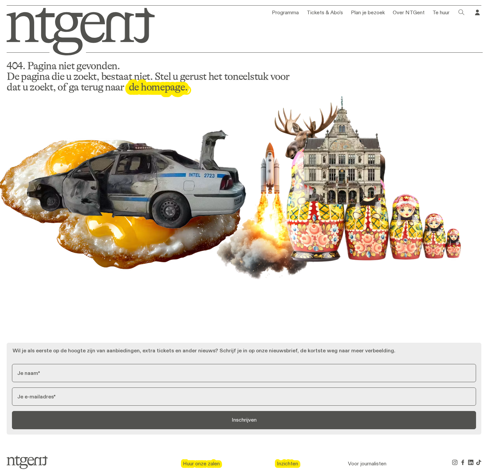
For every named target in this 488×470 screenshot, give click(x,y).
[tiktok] (478, 462)
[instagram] (454, 462)
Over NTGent (409, 12)
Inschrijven (244, 420)
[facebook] (462, 462)
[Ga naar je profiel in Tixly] (477, 13)
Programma (285, 12)
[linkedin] (470, 462)
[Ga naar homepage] (76, 30)
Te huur (441, 12)
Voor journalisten (367, 463)
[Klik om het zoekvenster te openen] (461, 13)
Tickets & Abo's (325, 12)
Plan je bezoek (368, 12)
